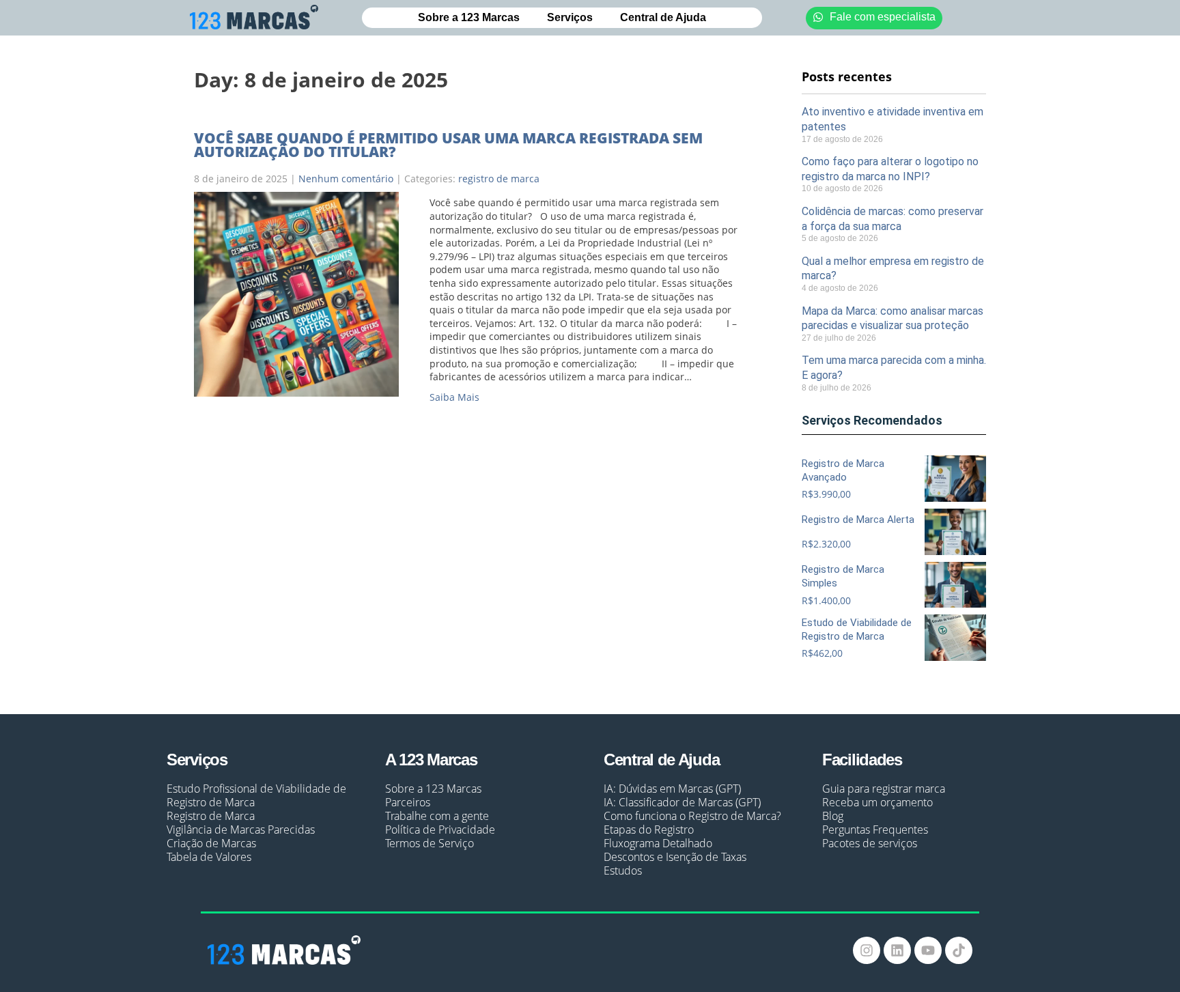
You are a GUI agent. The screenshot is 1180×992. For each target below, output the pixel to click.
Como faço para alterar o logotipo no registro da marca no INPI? (890, 169)
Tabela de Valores (209, 856)
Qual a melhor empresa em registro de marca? (893, 269)
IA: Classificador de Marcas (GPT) (682, 802)
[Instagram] (866, 950)
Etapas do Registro (649, 829)
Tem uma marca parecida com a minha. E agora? (894, 368)
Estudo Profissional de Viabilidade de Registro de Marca (256, 795)
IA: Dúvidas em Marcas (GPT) (672, 788)
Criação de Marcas (211, 843)
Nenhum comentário (345, 178)
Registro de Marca (211, 815)
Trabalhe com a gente (437, 815)
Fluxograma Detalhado (658, 843)
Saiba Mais (454, 397)
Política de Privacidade (440, 829)
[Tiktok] (958, 950)
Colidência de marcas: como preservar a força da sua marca (892, 219)
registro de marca (498, 178)
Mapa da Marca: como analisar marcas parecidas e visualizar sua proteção (892, 318)
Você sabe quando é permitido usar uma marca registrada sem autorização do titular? (448, 144)
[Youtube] (928, 950)
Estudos (623, 870)
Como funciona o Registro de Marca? (692, 815)
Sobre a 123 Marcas (469, 17)
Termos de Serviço (429, 843)
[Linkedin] (897, 950)
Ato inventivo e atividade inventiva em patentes (892, 119)
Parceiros (407, 802)
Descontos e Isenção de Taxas (675, 856)
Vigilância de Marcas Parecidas (241, 829)
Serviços (570, 17)
